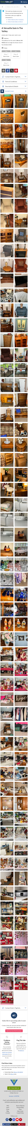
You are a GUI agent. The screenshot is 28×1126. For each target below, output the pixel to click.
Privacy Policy (20, 1107)
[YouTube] (17, 1119)
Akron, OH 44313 (18, 1072)
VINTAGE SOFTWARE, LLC (18, 1091)
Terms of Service (20, 1105)
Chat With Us (15, 1088)
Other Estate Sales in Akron (15, 21)
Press (20, 1109)
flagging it (21, 1050)
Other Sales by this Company (16, 19)
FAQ (8, 1105)
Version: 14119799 (14, 1096)
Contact (8, 1113)
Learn (7, 1107)
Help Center (20, 1111)
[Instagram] (13, 1119)
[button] (14, 77)
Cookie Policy (20, 1113)
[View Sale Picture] (6, 101)
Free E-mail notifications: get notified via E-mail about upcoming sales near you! (14, 1101)
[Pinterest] (20, 1119)
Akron (12, 1074)
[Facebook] (7, 1119)
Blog (8, 1111)
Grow (7, 1109)
